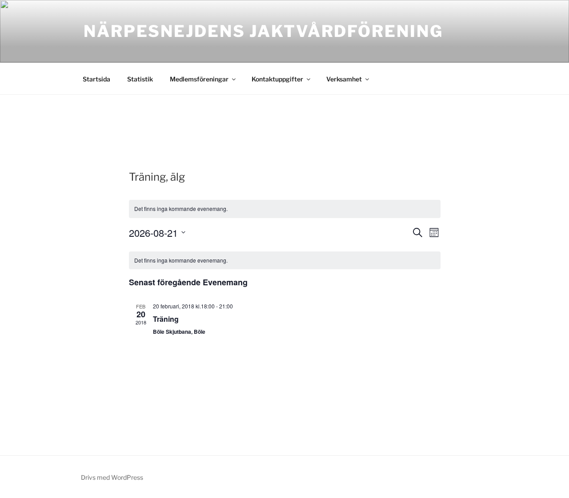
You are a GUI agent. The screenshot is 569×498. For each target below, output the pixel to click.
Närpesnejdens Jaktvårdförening (263, 31)
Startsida (96, 79)
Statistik (140, 79)
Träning (166, 319)
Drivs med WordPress (112, 477)
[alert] (285, 260)
